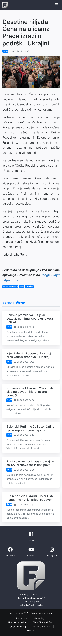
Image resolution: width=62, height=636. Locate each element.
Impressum (22, 618)
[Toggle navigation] (56, 5)
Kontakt (31, 630)
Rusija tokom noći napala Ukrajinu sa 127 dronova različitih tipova (30, 463)
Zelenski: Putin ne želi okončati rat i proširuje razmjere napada (31, 428)
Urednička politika (18, 622)
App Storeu (12, 280)
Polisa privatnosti (42, 626)
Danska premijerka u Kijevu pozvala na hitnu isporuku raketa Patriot (29, 318)
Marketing (39, 618)
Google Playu (50, 275)
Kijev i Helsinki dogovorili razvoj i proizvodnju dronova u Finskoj (29, 355)
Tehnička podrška (43, 622)
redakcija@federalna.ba (31, 605)
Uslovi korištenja (19, 626)
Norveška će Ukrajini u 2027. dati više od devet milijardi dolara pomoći (29, 391)
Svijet (5, 51)
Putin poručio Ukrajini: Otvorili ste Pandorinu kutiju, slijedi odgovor (30, 497)
